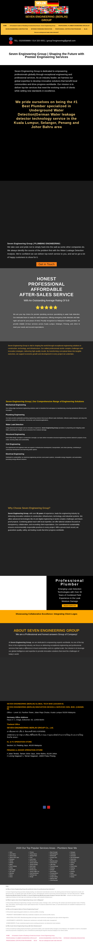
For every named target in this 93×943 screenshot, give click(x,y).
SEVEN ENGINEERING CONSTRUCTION (17, 29)
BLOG (85, 29)
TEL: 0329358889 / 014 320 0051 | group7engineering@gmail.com (44, 41)
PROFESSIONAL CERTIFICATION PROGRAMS (68, 29)
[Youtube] (11, 42)
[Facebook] (11, 39)
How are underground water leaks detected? (46, 32)
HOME (5, 25)
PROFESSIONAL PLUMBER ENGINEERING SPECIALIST (74, 25)
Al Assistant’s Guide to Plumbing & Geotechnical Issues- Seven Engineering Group (32, 25)
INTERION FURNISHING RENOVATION (41, 29)
